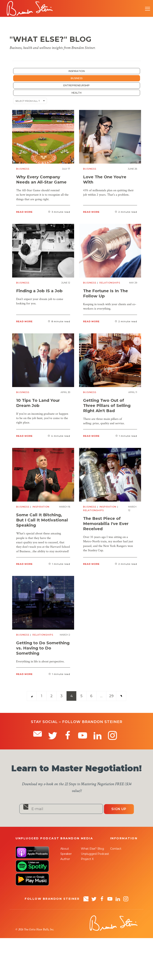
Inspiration (77, 71)
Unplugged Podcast (95, 854)
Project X (87, 859)
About (64, 848)
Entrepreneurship (76, 85)
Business (76, 78)
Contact (115, 848)
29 (111, 696)
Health (76, 92)
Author (65, 859)
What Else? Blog (92, 848)
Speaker (66, 854)
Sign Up (118, 809)
